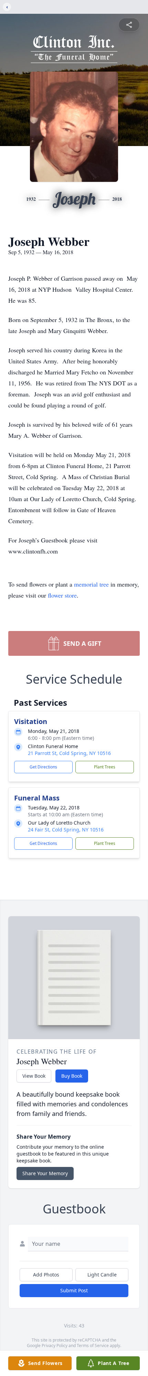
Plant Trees (104, 767)
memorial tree (91, 584)
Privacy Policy (54, 1345)
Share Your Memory (45, 1173)
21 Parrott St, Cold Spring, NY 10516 (69, 753)
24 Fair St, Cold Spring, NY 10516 (66, 829)
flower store (62, 595)
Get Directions (43, 767)
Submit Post (74, 1290)
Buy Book (71, 1076)
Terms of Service (93, 1345)
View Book (33, 1076)
